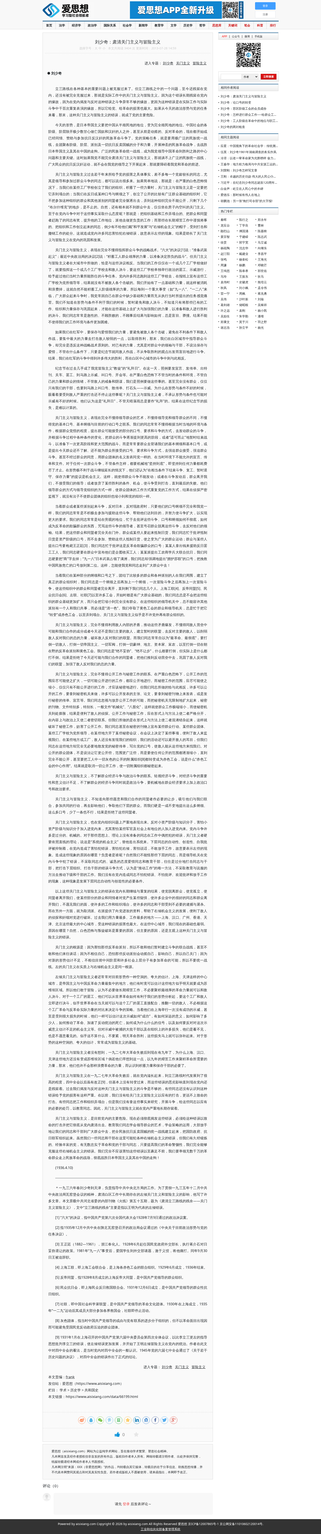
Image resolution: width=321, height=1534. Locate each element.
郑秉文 (225, 322)
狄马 (261, 276)
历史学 (188, 25)
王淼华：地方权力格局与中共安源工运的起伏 (251, 164)
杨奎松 (243, 259)
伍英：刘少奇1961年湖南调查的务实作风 (248, 152)
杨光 (261, 327)
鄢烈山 (225, 231)
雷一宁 (225, 293)
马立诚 (262, 242)
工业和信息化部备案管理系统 (160, 1529)
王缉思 (225, 271)
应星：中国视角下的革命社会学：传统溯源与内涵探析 (257, 146)
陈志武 (262, 237)
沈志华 (243, 248)
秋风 (224, 288)
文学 (174, 25)
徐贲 (224, 242)
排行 (273, 25)
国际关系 (110, 25)
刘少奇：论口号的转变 (236, 102)
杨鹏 (242, 265)
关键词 (232, 25)
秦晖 (224, 220)
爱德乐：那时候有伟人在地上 (240, 195)
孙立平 (243, 327)
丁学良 (243, 225)
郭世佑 (262, 271)
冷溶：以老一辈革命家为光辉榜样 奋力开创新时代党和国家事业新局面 (268, 158)
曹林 (261, 225)
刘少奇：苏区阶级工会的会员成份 (243, 108)
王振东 (243, 276)
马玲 (224, 276)
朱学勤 (243, 316)
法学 (62, 25)
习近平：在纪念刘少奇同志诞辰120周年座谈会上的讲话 (258, 182)
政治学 (92, 25)
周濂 (224, 265)
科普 (260, 25)
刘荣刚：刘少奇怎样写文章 (239, 170)
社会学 (127, 25)
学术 (63, 1390)
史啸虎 (243, 282)
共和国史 (91, 1390)
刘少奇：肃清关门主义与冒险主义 (243, 96)
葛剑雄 (225, 305)
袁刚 (242, 310)
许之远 (225, 310)
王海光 (262, 259)
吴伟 (224, 299)
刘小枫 (243, 288)
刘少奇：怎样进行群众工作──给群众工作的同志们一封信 (259, 114)
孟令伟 (262, 288)
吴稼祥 (262, 305)
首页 (49, 25)
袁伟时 (225, 282)
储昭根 (243, 305)
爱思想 (77, 11)
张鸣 (224, 259)
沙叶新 (243, 299)
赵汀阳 (225, 254)
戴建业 (243, 254)
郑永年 (262, 220)
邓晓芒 (262, 265)
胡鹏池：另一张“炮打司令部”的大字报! (247, 201)
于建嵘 (243, 237)
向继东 (262, 248)
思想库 (216, 25)
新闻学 (143, 25)
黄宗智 (225, 237)
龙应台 (225, 225)
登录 (126, 1503)
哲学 (202, 25)
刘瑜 (261, 299)
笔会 (247, 25)
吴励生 (225, 316)
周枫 (242, 293)
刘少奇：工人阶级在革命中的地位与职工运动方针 (254, 121)
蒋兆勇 (262, 293)
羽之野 (262, 322)
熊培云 (262, 282)
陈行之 (243, 220)
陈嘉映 (262, 231)
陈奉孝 (243, 271)
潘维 (261, 316)
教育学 (159, 25)
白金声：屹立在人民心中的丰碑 (242, 189)
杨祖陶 (225, 248)
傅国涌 (243, 231)
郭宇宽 (243, 242)
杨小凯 (262, 310)
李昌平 (262, 254)
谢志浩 (225, 327)
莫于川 (243, 322)
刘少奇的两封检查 (233, 127)
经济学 (76, 25)
